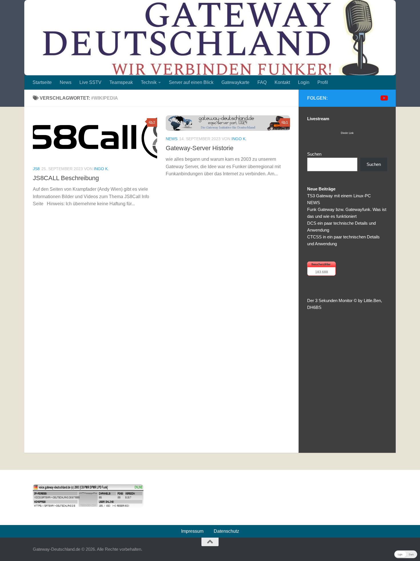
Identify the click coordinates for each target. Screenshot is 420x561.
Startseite (42, 82)
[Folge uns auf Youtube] (383, 97)
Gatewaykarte (235, 82)
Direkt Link (347, 133)
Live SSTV (90, 82)
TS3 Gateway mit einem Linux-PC (339, 195)
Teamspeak (121, 82)
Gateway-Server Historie (199, 148)
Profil (322, 82)
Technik (149, 82)
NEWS (313, 202)
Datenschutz (226, 531)
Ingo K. (101, 168)
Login (303, 82)
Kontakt (282, 82)
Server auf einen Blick (191, 82)
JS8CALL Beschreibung (66, 178)
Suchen (314, 154)
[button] (405, 554)
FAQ (262, 82)
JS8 (36, 168)
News (65, 82)
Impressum (192, 531)
